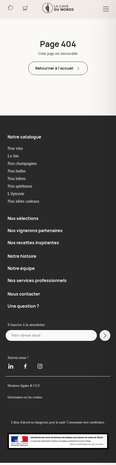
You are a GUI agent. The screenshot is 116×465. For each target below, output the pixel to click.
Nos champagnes (25, 163)
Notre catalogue (24, 136)
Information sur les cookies (27, 394)
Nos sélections (23, 218)
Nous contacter (24, 292)
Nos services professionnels (37, 279)
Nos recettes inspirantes (33, 242)
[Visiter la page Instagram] (38, 363)
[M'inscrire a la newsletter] (105, 333)
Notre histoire (22, 255)
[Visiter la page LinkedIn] (13, 363)
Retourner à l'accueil (54, 68)
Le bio (13, 156)
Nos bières (18, 178)
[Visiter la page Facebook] (25, 363)
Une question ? (23, 304)
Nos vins (16, 148)
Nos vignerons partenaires (35, 230)
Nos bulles (18, 171)
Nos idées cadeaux (26, 201)
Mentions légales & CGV (25, 383)
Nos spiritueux (22, 186)
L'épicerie (17, 193)
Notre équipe (21, 267)
